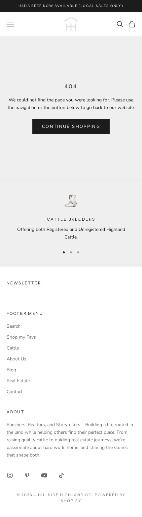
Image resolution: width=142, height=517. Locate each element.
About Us (16, 359)
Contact (14, 391)
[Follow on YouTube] (44, 475)
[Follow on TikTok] (61, 475)
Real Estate (18, 381)
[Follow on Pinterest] (27, 475)
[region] (71, 217)
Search (13, 326)
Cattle (13, 348)
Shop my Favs (21, 337)
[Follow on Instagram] (10, 475)
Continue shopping (71, 126)
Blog (11, 370)
